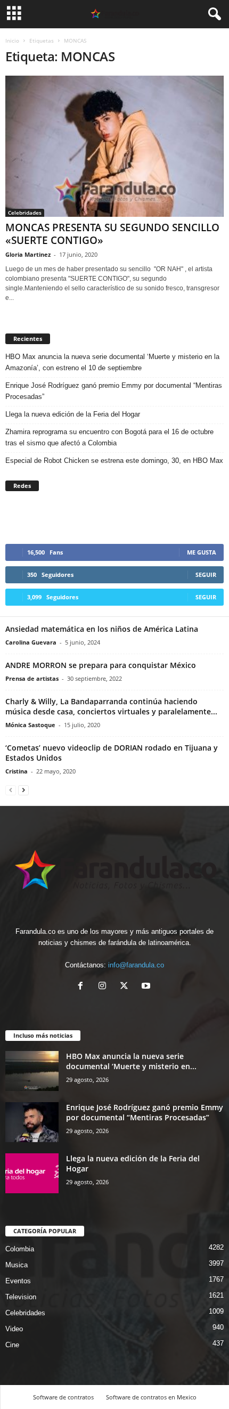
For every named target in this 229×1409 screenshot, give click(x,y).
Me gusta (201, 552)
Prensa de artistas (32, 678)
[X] (126, 987)
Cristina (16, 771)
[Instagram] (105, 987)
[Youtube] (147, 987)
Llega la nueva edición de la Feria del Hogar (73, 414)
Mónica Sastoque (30, 725)
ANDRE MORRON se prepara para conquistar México (100, 665)
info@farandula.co (136, 965)
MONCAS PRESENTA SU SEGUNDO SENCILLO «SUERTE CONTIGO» (112, 234)
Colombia (19, 1249)
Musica (16, 1265)
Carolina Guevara (30, 642)
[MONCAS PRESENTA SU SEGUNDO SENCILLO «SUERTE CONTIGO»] (114, 146)
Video (14, 1329)
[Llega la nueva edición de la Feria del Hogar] (32, 1173)
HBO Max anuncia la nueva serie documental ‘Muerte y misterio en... (131, 1061)
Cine (12, 1345)
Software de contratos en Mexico (151, 1397)
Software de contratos (63, 1397)
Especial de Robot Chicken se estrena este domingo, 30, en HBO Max (114, 461)
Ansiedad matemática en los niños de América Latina (101, 629)
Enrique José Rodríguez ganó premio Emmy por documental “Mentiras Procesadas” (113, 391)
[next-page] (23, 789)
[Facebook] (83, 987)
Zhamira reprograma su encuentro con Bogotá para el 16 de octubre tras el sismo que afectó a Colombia (109, 437)
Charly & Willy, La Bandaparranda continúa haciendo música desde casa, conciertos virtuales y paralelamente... (111, 706)
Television (20, 1297)
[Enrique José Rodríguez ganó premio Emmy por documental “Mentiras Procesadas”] (32, 1122)
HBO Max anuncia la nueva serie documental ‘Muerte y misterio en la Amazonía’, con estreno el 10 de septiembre (112, 362)
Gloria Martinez (28, 254)
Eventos (18, 1281)
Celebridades (25, 212)
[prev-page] (10, 789)
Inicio (12, 40)
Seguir (205, 575)
